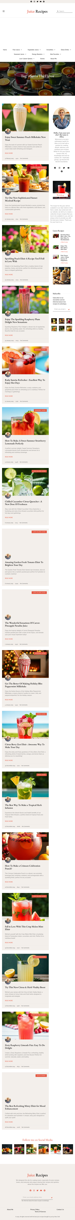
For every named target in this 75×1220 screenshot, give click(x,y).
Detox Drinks (65, 50)
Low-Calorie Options (25, 58)
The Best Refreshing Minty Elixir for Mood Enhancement (25, 1107)
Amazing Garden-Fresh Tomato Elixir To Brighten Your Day (24, 563)
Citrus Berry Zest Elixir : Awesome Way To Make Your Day (25, 746)
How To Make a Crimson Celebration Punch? (22, 867)
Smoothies (49, 50)
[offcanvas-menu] (3, 11)
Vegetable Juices (33, 50)
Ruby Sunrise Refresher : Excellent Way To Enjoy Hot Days (25, 381)
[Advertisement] (37, 33)
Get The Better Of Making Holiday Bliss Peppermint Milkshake (23, 685)
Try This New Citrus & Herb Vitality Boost (25, 987)
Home (5, 50)
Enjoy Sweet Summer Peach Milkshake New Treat (25, 138)
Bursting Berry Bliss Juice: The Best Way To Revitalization (65, 237)
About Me (53, 58)
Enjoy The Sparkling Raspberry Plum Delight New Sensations (22, 321)
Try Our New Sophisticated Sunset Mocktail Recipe (21, 199)
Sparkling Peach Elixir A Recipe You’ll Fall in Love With (24, 260)
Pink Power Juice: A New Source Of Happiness (65, 258)
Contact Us (60, 1209)
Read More (9, 153)
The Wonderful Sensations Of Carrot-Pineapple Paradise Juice (22, 624)
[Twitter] (37, 1)
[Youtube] (40, 1)
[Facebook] (31, 1)
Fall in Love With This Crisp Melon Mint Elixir (24, 928)
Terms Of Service (40, 1211)
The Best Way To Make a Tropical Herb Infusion (23, 806)
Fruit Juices (16, 50)
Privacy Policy (34, 1209)
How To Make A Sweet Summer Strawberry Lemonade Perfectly (25, 442)
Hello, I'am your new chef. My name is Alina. (62, 135)
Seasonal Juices (19, 54)
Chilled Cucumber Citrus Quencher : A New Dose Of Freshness (23, 503)
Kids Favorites (54, 54)
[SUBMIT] (69, 309)
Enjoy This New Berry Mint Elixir (64, 247)
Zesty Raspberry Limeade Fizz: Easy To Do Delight (25, 1046)
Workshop (60, 195)
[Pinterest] (43, 1)
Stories (42, 58)
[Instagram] (34, 1)
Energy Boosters (37, 54)
